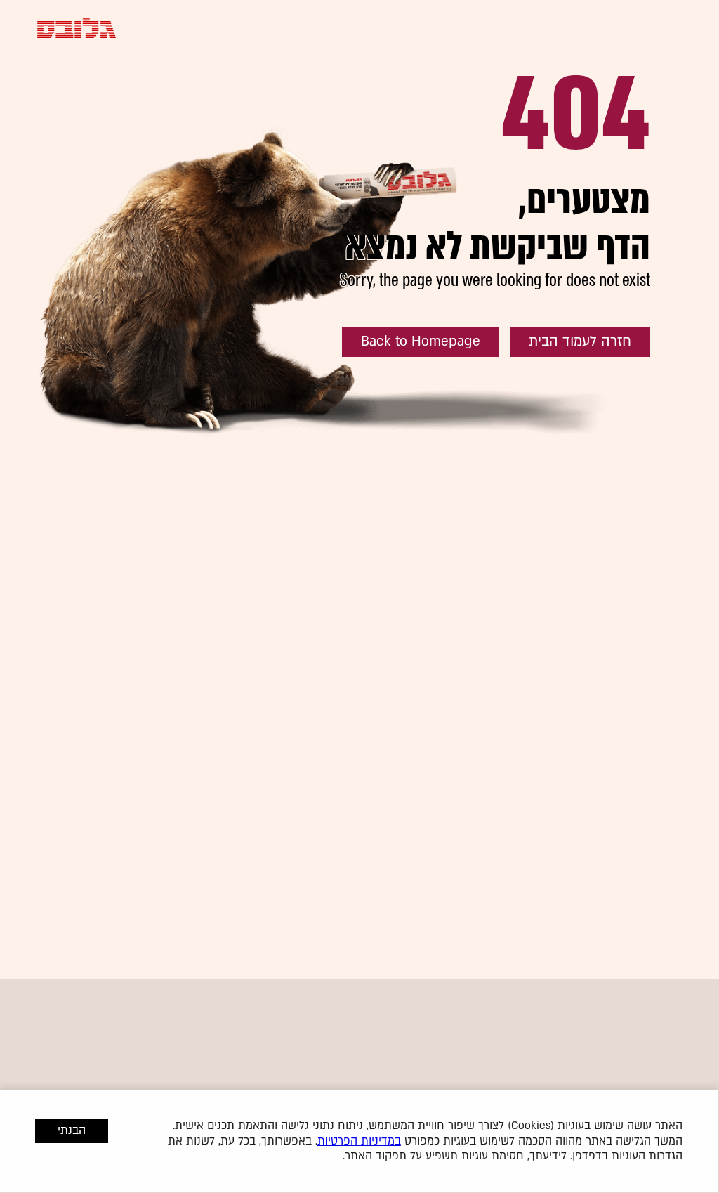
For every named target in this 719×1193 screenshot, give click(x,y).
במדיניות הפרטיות (359, 1141)
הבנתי (72, 1130)
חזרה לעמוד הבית (580, 341)
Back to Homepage (420, 341)
